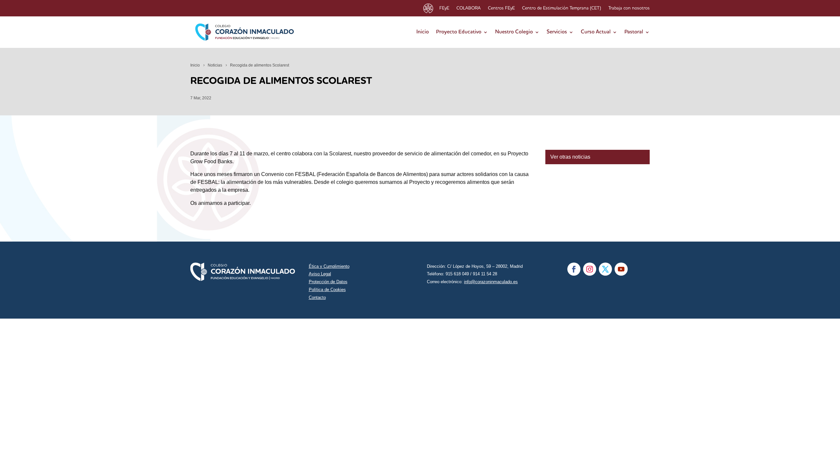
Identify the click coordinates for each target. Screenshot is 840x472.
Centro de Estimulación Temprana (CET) (561, 8)
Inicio (422, 32)
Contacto (317, 297)
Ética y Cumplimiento (329, 266)
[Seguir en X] (605, 269)
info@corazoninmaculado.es (491, 281)
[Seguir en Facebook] (573, 269)
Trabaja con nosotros (629, 8)
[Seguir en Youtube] (621, 269)
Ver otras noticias (570, 157)
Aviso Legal (320, 273)
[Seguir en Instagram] (589, 269)
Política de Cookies (327, 289)
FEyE (444, 8)
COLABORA (468, 8)
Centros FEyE (501, 8)
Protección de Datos (328, 281)
